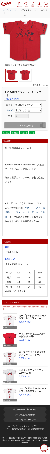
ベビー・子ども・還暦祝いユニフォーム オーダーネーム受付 (25, 212)
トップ (5, 10)
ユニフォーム (14, 10)
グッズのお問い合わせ (25, 414)
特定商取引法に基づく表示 (25, 409)
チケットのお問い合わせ (15, 428)
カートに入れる (26, 125)
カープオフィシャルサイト (19, 426)
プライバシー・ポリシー (25, 419)
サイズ (9, 110)
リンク (37, 426)
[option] (25, 40)
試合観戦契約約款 (36, 428)
